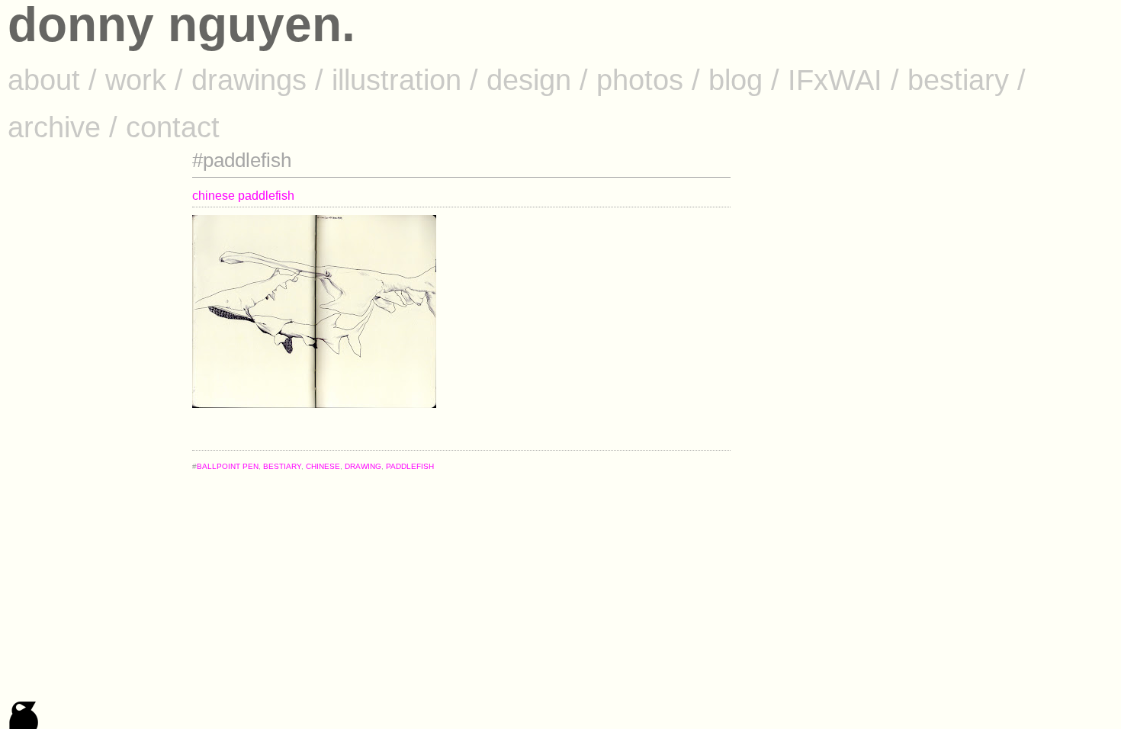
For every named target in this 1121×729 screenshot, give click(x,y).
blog (735, 79)
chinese (323, 466)
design (529, 79)
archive (54, 127)
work (135, 79)
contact (173, 127)
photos (639, 79)
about (44, 79)
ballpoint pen (228, 466)
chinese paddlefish (243, 195)
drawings (249, 79)
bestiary (958, 79)
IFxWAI (835, 79)
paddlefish (410, 466)
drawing (363, 466)
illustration (396, 79)
